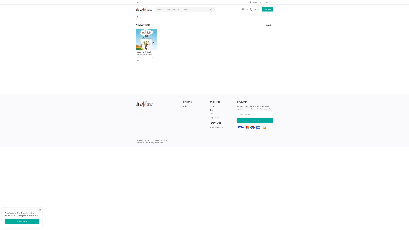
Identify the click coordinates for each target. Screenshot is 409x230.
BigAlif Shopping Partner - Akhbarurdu (149, 54)
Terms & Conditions (217, 127)
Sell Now (268, 9)
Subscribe (255, 120)
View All (268, 25)
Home (212, 106)
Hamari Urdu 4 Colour (145, 52)
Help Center (214, 118)
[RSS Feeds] (138, 113)
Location (255, 2)
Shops (212, 114)
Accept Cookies (22, 222)
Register (269, 2)
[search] (211, 9)
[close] (40, 210)
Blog (211, 110)
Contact (138, 2)
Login (262, 2)
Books (139, 17)
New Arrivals (143, 24)
